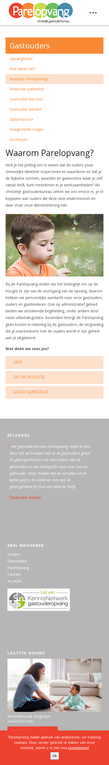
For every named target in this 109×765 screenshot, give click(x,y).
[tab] (55, 362)
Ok (54, 755)
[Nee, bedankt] (102, 747)
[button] (93, 12)
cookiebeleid (78, 748)
